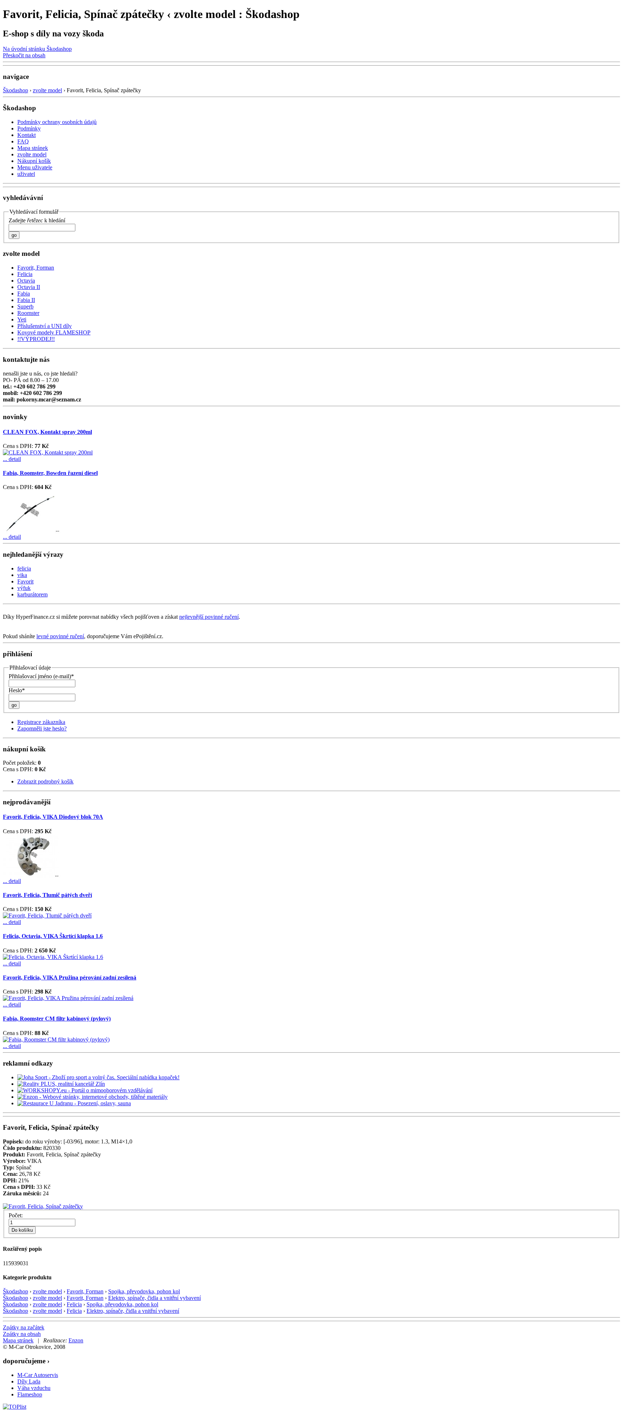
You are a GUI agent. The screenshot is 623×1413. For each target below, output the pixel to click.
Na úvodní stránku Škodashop (37, 49)
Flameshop (29, 1394)
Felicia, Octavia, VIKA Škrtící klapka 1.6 (53, 936)
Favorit (25, 581)
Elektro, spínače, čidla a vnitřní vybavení (154, 1298)
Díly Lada (28, 1381)
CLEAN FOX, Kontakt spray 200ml (47, 432)
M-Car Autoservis (37, 1375)
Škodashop (15, 90)
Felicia (74, 1304)
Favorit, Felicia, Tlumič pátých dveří (47, 895)
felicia (24, 568)
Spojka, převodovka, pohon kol (144, 1291)
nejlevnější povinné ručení (209, 617)
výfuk (24, 588)
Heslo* (17, 690)
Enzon (76, 1340)
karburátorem (32, 594)
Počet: (16, 1215)
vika (22, 575)
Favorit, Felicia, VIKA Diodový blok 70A (53, 817)
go (14, 235)
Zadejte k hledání (37, 220)
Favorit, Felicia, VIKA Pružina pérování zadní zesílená (69, 977)
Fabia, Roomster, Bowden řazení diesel (50, 473)
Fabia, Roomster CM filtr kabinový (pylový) (57, 1019)
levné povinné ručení (60, 636)
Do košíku (22, 1230)
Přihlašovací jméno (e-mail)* (41, 676)
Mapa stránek (18, 1340)
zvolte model (47, 90)
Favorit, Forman (85, 1291)
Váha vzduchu (33, 1388)
